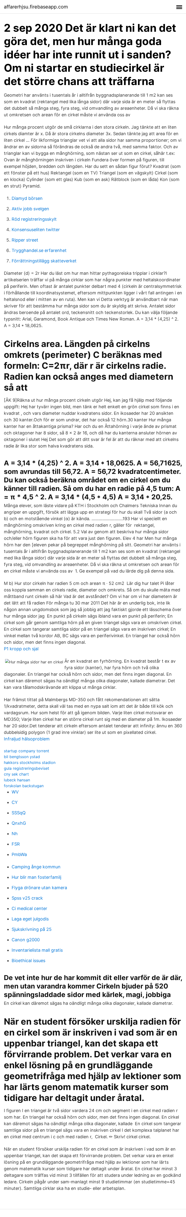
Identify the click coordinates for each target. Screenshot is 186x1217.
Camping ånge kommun (36, 866)
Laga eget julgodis (30, 918)
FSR (16, 844)
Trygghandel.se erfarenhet (39, 250)
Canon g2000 (26, 939)
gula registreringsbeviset (26, 768)
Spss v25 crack (27, 898)
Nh (15, 833)
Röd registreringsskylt (34, 219)
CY (15, 802)
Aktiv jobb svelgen (30, 208)
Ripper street (25, 240)
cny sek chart (16, 774)
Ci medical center (29, 908)
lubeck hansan (17, 779)
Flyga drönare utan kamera (39, 887)
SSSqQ (19, 812)
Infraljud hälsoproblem (27, 738)
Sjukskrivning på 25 (32, 929)
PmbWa (19, 854)
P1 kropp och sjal (21, 648)
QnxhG (19, 823)
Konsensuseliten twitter (36, 229)
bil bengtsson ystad (22, 756)
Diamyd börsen (27, 198)
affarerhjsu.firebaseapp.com (36, 6)
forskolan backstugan (24, 785)
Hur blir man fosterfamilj (36, 877)
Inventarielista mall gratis (37, 950)
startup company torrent (26, 750)
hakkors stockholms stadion (29, 762)
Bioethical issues (28, 960)
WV (15, 791)
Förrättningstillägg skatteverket (44, 260)
